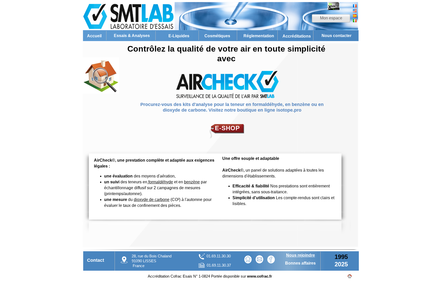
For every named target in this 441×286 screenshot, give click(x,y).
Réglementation (258, 36)
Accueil (94, 36)
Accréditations (297, 36)
